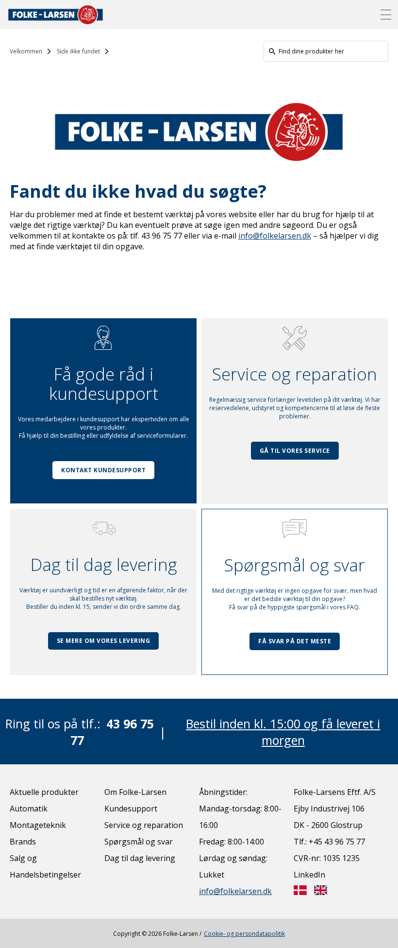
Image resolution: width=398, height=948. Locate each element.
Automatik (29, 808)
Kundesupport (130, 808)
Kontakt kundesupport (103, 470)
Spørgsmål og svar (138, 841)
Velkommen (26, 51)
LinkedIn (309, 874)
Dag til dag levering (139, 858)
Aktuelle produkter (44, 792)
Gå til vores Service (295, 451)
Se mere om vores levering (103, 641)
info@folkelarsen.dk (274, 235)
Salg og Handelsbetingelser (45, 866)
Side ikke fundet (78, 51)
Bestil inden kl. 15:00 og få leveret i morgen (283, 731)
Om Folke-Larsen (135, 792)
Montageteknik (38, 825)
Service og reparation (143, 825)
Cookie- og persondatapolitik (244, 934)
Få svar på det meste (294, 641)
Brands (23, 841)
